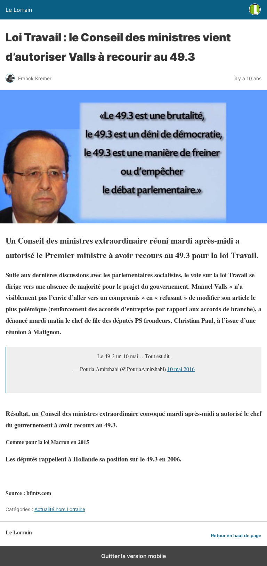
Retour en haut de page (236, 535)
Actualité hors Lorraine (59, 509)
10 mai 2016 (181, 368)
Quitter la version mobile (133, 555)
